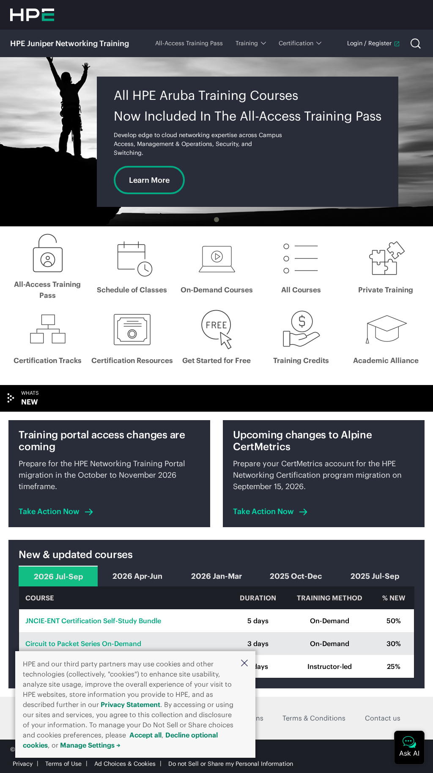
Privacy (23, 763)
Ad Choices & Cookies (125, 763)
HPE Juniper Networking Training (69, 43)
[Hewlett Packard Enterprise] (32, 15)
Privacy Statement (130, 704)
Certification (296, 43)
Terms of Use (63, 763)
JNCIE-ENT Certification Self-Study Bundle (93, 620)
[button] (244, 663)
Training (247, 43)
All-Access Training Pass (189, 43)
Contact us (382, 718)
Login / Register (369, 43)
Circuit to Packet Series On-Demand (83, 643)
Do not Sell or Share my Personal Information (230, 763)
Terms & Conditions (313, 718)
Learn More (149, 180)
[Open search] (415, 43)
